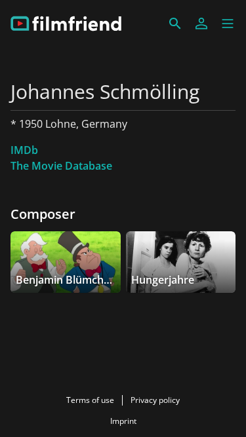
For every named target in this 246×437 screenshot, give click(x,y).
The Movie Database (61, 166)
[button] (228, 23)
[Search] (175, 23)
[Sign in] (201, 23)
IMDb (24, 150)
